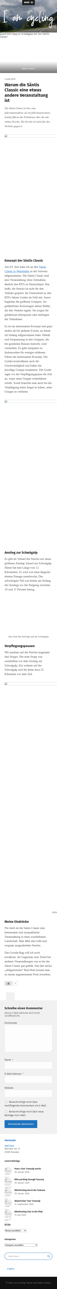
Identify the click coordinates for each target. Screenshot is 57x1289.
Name (9, 1059)
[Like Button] (8, 983)
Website (9, 1088)
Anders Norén (44, 1283)
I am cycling (19, 1283)
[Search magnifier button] (49, 1256)
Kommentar (11, 1023)
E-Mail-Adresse (14, 1074)
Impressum (10, 1140)
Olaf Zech (9, 1145)
